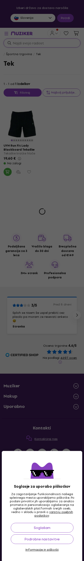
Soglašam (42, 528)
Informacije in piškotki (42, 550)
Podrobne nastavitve (42, 539)
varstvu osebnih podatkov (53, 514)
